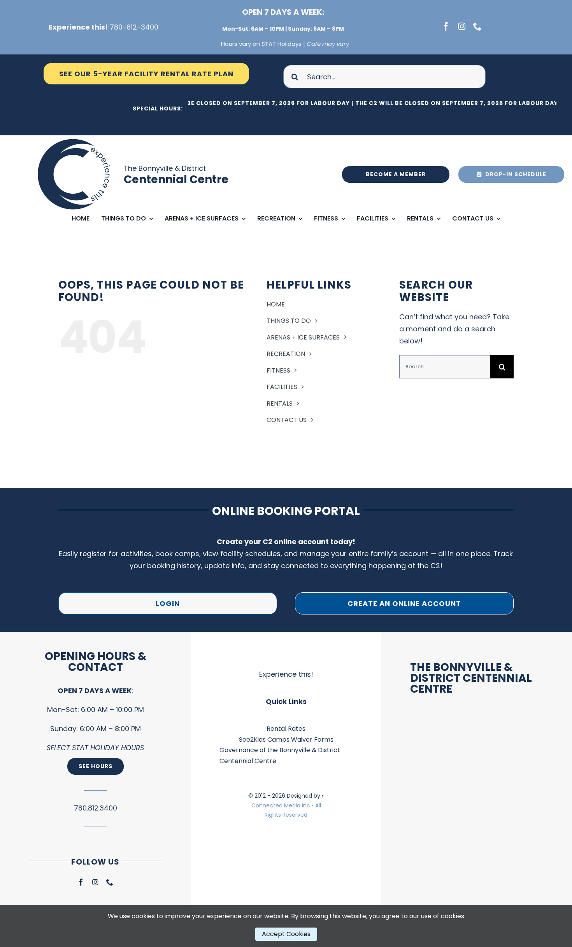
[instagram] (461, 26)
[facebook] (446, 26)
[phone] (477, 26)
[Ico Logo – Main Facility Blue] (75, 139)
